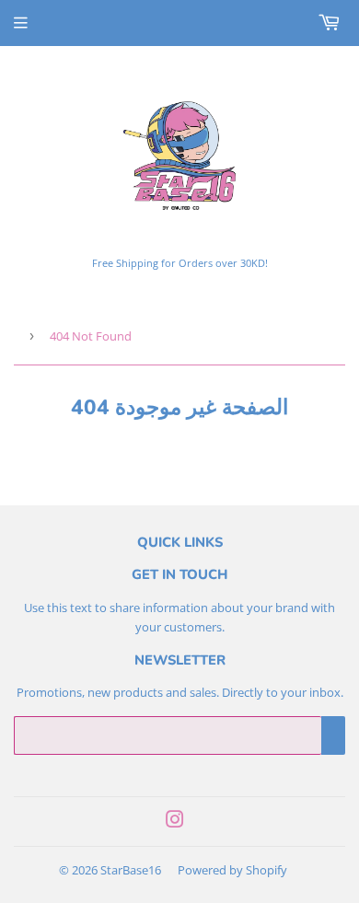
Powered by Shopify (232, 870)
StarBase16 (130, 870)
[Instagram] (175, 822)
